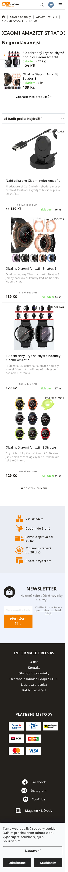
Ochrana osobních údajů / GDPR (34, 679)
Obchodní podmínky (34, 673)
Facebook (39, 782)
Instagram (39, 790)
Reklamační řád (34, 690)
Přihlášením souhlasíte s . (48, 612)
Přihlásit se (18, 621)
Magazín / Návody (38, 811)
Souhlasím (48, 863)
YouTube (38, 799)
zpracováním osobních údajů (48, 612)
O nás (34, 662)
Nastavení (32, 851)
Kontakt (34, 667)
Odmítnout (17, 863)
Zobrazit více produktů (32, 97)
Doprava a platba (34, 684)
